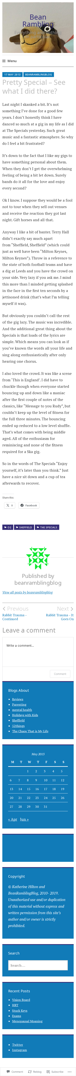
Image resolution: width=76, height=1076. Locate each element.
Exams (16, 1016)
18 (54, 789)
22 (28, 798)
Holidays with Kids (25, 715)
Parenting (19, 704)
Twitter (17, 1044)
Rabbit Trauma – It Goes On (60, 613)
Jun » (24, 819)
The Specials (48, 527)
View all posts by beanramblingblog (27, 592)
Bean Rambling (38, 20)
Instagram (19, 1050)
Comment (60, 673)
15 (28, 789)
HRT (15, 1005)
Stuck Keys (19, 1010)
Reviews (17, 699)
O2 (9, 527)
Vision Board (21, 1000)
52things (18, 726)
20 (11, 798)
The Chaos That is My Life (30, 731)
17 (45, 789)
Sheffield (25, 527)
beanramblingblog (38, 74)
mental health (22, 710)
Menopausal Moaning (27, 1021)
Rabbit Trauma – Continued (15, 613)
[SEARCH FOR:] (38, 965)
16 (37, 789)
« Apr (12, 819)
